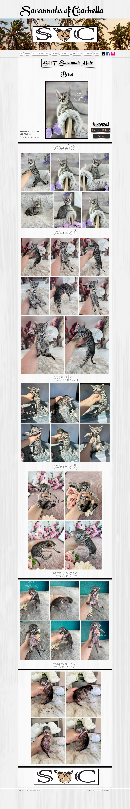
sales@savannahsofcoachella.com (95, 790)
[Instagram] (113, 53)
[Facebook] (108, 53)
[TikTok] (103, 53)
